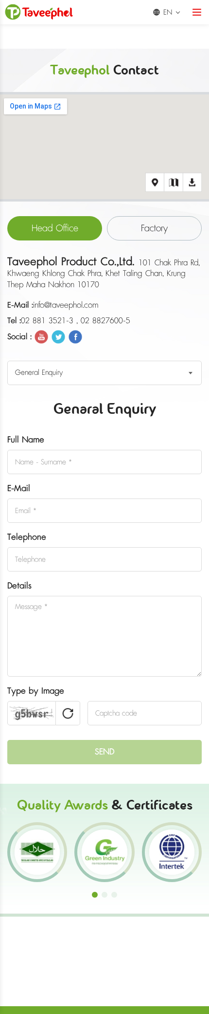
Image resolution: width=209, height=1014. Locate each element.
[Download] (192, 182)
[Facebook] (75, 336)
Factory (154, 228)
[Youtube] (41, 336)
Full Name (25, 440)
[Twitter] (58, 336)
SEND (104, 752)
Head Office (55, 228)
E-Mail (18, 488)
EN (167, 12)
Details (19, 586)
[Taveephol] (39, 12)
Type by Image (35, 691)
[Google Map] (154, 182)
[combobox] (104, 373)
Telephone (26, 537)
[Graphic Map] (173, 182)
